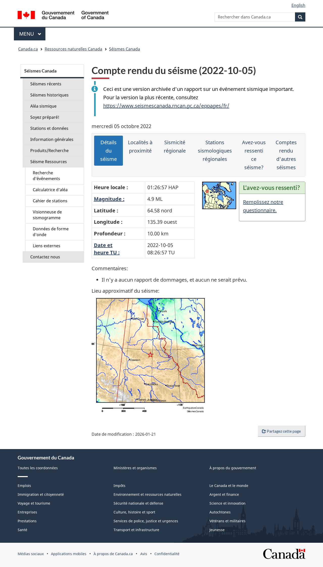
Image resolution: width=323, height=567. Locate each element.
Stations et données (49, 128)
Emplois (24, 485)
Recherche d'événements (46, 175)
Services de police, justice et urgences (146, 521)
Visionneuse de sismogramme (47, 214)
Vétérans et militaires (227, 521)
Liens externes (46, 246)
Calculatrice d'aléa (50, 189)
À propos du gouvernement (232, 467)
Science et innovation (227, 503)
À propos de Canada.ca (113, 553)
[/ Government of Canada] (63, 16)
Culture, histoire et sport (134, 512)
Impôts (119, 485)
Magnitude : (109, 198)
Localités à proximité (140, 146)
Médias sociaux (31, 553)
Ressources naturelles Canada (73, 49)
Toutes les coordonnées (38, 467)
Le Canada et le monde (228, 485)
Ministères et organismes (135, 467)
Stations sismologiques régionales (215, 150)
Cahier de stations (50, 201)
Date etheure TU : (107, 249)
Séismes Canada (124, 49)
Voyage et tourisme (34, 503)
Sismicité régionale (175, 146)
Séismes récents (45, 84)
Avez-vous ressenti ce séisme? (254, 155)
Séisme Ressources (48, 161)
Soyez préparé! (44, 117)
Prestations (27, 521)
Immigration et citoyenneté (41, 494)
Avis (143, 553)
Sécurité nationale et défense (138, 503)
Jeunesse (217, 529)
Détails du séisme (108, 150)
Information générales (51, 139)
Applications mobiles (68, 553)
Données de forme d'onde (51, 231)
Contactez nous (45, 257)
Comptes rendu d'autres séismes (286, 155)
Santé (22, 529)
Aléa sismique (43, 106)
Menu (32, 33)
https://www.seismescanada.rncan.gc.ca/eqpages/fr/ (166, 105)
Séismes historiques (49, 95)
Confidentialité (166, 553)
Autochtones (220, 512)
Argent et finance (224, 494)
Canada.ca (28, 49)
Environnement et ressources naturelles (147, 494)
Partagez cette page (284, 431)
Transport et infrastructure (136, 529)
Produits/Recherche (49, 150)
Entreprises (27, 512)
